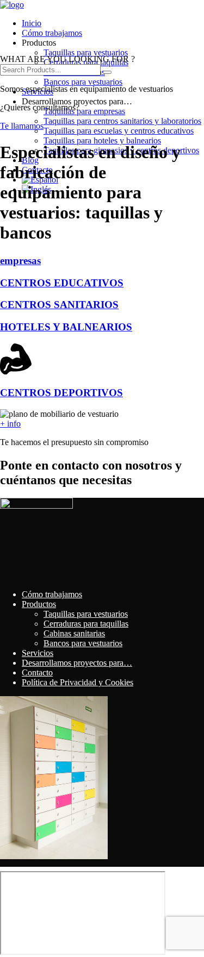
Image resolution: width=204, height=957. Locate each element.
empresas (20, 260)
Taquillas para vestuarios (86, 52)
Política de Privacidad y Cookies (77, 682)
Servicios (37, 653)
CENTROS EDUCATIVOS (61, 283)
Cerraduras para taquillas (86, 623)
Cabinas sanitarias (74, 633)
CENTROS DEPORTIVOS (61, 392)
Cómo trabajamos (52, 32)
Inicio (31, 23)
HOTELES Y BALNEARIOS (66, 327)
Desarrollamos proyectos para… (77, 662)
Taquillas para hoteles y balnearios (102, 140)
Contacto (37, 672)
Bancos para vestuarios (83, 81)
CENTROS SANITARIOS (59, 304)
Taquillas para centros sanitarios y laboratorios (122, 121)
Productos (39, 604)
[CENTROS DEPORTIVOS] (16, 371)
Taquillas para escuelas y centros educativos (119, 130)
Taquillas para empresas (84, 111)
